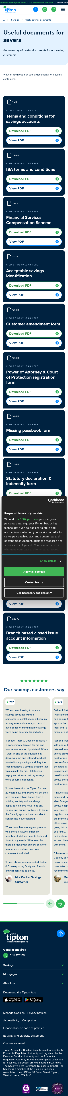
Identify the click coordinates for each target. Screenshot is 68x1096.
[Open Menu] (62, 9)
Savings (15, 19)
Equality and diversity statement (23, 1036)
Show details (48, 560)
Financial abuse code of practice (23, 1028)
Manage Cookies (13, 1013)
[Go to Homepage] (10, 9)
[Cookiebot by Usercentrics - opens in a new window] (48, 500)
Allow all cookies (34, 571)
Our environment (14, 1043)
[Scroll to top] (61, 933)
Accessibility (11, 1020)
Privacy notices (36, 1013)
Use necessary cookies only (34, 592)
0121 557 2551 (18, 955)
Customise (32, 582)
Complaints (29, 1020)
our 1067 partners (27, 519)
